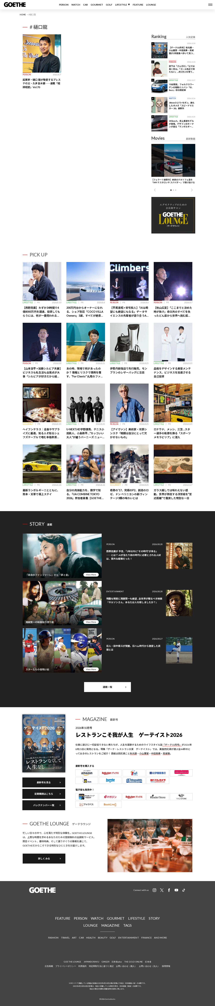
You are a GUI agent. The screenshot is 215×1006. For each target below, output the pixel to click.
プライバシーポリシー (65, 966)
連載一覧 (107, 687)
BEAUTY (102, 937)
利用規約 (82, 966)
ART (74, 937)
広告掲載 (49, 966)
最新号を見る (44, 782)
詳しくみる (44, 858)
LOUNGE (151, 4)
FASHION (53, 937)
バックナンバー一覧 (43, 805)
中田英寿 (155, 753)
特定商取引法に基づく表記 (101, 966)
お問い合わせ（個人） (126, 966)
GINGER (106, 961)
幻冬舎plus (117, 961)
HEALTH (91, 937)
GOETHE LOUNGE (72, 961)
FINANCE (146, 937)
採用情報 (166, 966)
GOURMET (97, 4)
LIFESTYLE (121, 4)
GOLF (109, 4)
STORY (154, 918)
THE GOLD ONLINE (133, 961)
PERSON (64, 4)
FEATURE (138, 4)
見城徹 (166, 753)
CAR (85, 4)
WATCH (75, 4)
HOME (23, 14)
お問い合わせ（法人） (149, 966)
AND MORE (160, 937)
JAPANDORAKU (91, 961)
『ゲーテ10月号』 (172, 744)
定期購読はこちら (43, 793)
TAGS (127, 925)
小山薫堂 (144, 753)
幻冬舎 (148, 961)
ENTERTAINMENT (128, 937)
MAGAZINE (110, 925)
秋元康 (133, 753)
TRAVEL (65, 937)
